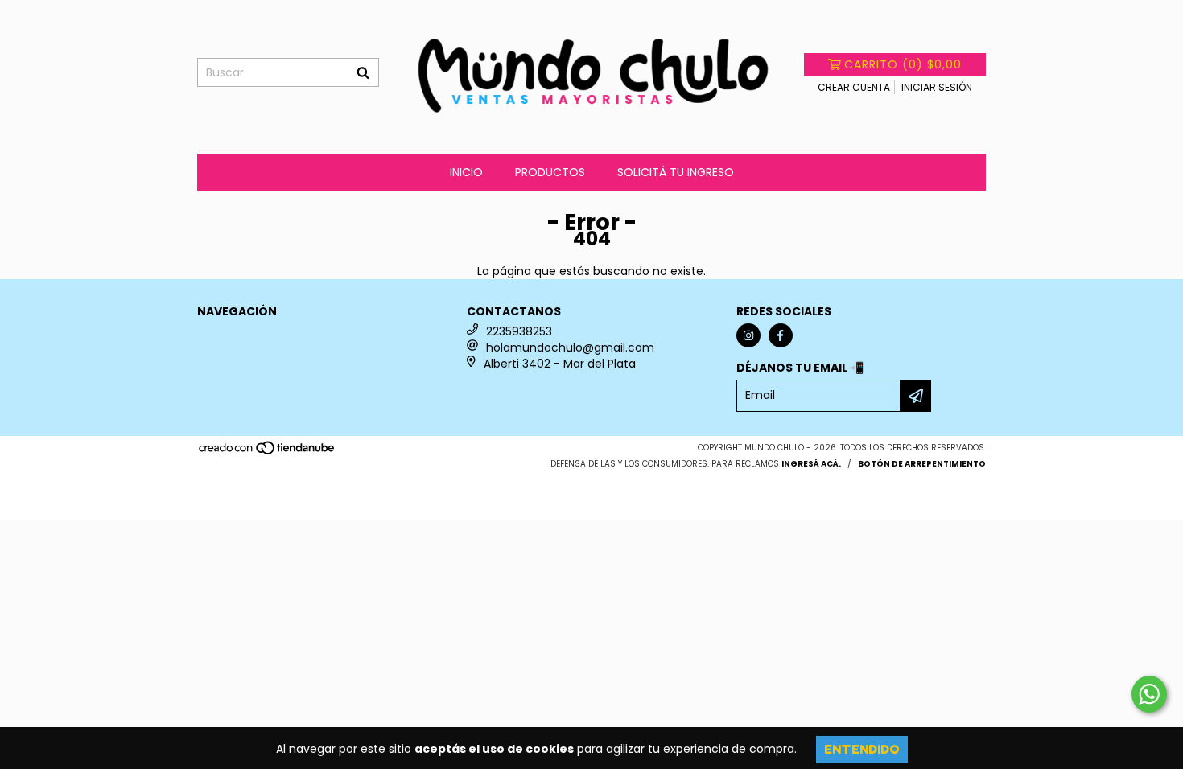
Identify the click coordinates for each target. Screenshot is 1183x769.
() (903, 64)
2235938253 (519, 331)
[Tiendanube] (267, 452)
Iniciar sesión (936, 87)
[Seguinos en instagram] (748, 335)
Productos (550, 172)
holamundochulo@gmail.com (570, 347)
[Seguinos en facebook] (781, 335)
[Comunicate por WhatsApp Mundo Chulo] (1149, 694)
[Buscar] (363, 72)
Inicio (466, 172)
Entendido (862, 749)
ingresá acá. (811, 464)
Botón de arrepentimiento (922, 464)
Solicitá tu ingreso (675, 172)
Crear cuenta (854, 87)
